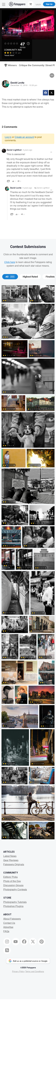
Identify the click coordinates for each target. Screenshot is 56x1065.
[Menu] (3, 4)
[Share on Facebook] (45, 92)
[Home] (17, 4)
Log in (8, 137)
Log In (38, 4)
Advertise (8, 927)
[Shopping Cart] (31, 4)
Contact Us (9, 923)
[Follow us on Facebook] (24, 941)
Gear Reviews (10, 860)
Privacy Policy (18, 971)
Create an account (24, 137)
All (10, 277)
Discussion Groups (13, 885)
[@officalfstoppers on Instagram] (7, 941)
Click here (9, 262)
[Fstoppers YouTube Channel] (15, 941)
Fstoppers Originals (13, 864)
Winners (11, 65)
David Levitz (17, 82)
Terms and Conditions (34, 971)
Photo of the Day (12, 881)
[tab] (10, 277)
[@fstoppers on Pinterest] (41, 941)
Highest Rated (30, 277)
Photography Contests (15, 889)
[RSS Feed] (7, 950)
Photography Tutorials (15, 902)
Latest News (9, 856)
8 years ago (27, 150)
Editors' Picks (10, 877)
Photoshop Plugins (13, 906)
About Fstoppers (12, 918)
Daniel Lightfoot (14, 150)
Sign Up (49, 4)
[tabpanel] (28, 563)
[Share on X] (51, 92)
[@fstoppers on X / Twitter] (33, 941)
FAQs (6, 931)
